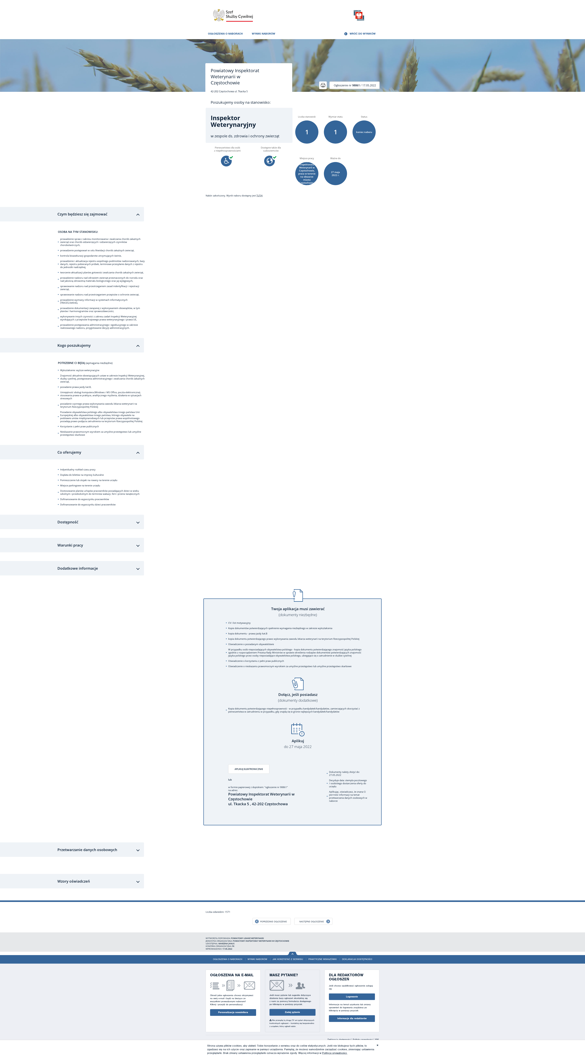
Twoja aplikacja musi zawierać (298, 612)
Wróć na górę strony (292, 953)
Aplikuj (298, 744)
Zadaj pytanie (292, 1012)
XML (377, 1039)
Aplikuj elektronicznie (249, 769)
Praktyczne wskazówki (322, 959)
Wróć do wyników (363, 33)
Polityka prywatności (363, 1039)
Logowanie (352, 996)
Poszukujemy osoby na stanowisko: (241, 102)
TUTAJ (259, 195)
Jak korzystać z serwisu (288, 959)
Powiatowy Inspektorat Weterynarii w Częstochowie (235, 76)
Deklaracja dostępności (357, 959)
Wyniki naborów (263, 33)
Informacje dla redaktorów (352, 1018)
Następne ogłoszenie (311, 921)
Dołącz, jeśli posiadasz (298, 697)
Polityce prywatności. (334, 1053)
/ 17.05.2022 (355, 85)
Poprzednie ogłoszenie (273, 921)
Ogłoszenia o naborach (225, 33)
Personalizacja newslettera (233, 1012)
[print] (323, 85)
